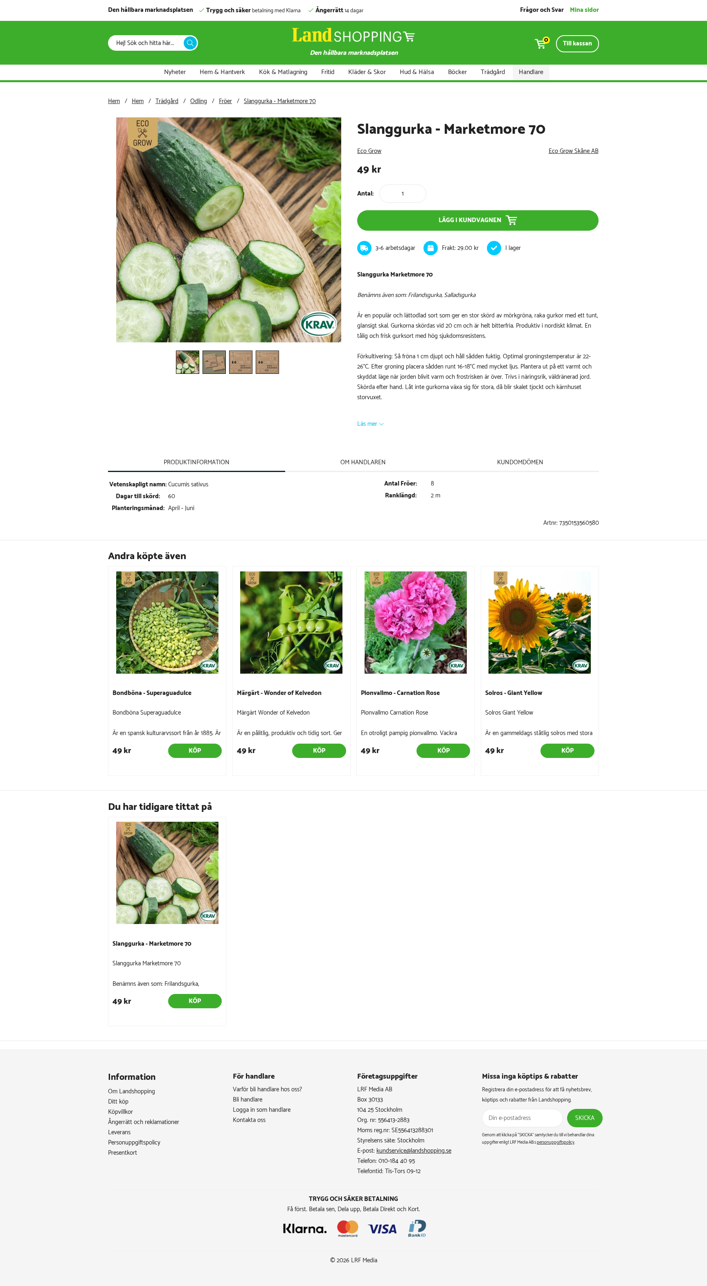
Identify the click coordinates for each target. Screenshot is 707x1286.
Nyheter (175, 72)
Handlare (531, 72)
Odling (198, 101)
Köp (195, 751)
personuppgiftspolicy (555, 1142)
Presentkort (122, 1153)
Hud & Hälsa (417, 72)
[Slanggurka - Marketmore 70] (228, 340)
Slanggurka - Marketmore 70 (280, 101)
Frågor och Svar (542, 10)
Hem (114, 101)
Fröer (225, 101)
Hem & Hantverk (222, 72)
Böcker (457, 72)
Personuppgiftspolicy (134, 1143)
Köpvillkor (120, 1112)
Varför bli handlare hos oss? (267, 1089)
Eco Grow (369, 151)
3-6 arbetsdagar (395, 248)
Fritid (327, 72)
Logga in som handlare (261, 1110)
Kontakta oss (249, 1120)
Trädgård (493, 72)
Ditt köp (118, 1102)
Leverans (119, 1132)
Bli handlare (247, 1100)
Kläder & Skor (367, 72)
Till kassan (577, 43)
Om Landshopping (131, 1091)
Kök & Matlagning (283, 72)
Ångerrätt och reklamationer (143, 1122)
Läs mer (367, 424)
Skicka (584, 1118)
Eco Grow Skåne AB (574, 151)
